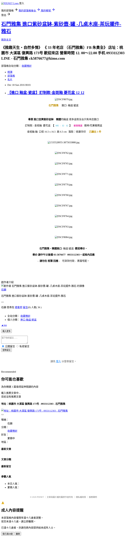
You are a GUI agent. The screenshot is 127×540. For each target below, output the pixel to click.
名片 (9, 79)
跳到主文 (6, 39)
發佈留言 (6, 350)
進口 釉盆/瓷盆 (28, 319)
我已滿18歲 (7, 534)
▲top (4, 325)
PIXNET (40, 497)
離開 (18, 534)
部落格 (11, 75)
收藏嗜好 (27, 66)
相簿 (9, 72)
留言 (25, 307)
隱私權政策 (81, 497)
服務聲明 (93, 497)
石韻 (3, 289)
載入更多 (6, 331)
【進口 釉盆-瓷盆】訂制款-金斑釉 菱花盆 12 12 (45, 93)
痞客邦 (18, 307)
